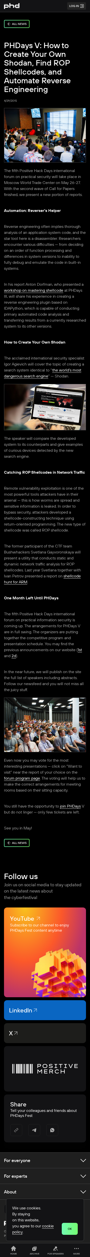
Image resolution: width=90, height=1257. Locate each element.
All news (19, 24)
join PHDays (70, 806)
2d (14, 655)
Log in (74, 6)
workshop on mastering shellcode (33, 290)
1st (80, 649)
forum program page (22, 778)
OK (70, 1229)
